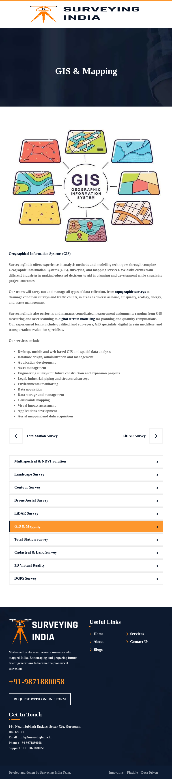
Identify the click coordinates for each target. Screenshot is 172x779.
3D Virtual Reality (29, 565)
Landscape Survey (29, 474)
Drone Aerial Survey (31, 500)
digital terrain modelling (76, 319)
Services (137, 634)
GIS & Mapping (27, 526)
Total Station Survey (42, 436)
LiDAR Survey (134, 436)
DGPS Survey (25, 578)
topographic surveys (130, 292)
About (99, 641)
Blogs (98, 649)
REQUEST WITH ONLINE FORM (40, 699)
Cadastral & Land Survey (35, 552)
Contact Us (139, 641)
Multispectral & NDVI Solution (40, 461)
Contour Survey (27, 487)
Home (98, 634)
